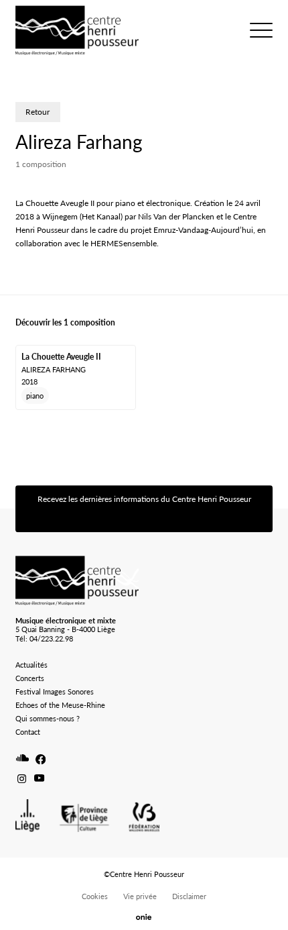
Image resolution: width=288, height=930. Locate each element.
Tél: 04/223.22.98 (44, 638)
